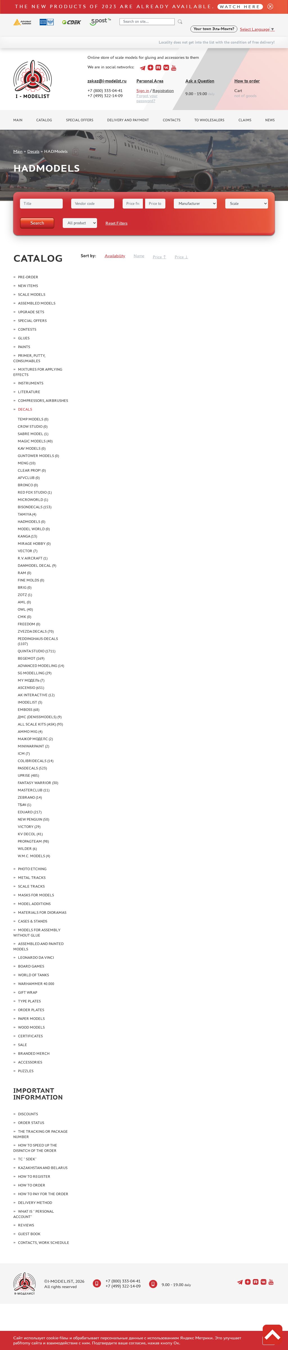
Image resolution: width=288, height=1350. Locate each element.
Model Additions (34, 904)
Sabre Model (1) (33, 434)
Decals (33, 151)
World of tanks (33, 975)
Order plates (31, 1010)
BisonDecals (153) (34, 507)
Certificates (30, 1036)
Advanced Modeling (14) (41, 666)
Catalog (44, 120)
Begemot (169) (31, 658)
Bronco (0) (28, 485)
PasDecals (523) (32, 768)
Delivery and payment (128, 120)
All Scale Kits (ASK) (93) (40, 724)
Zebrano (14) (30, 797)
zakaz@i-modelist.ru (107, 81)
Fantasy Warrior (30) (38, 783)
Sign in (142, 90)
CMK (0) (24, 617)
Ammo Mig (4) (30, 731)
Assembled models (36, 303)
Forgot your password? (147, 98)
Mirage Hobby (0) (34, 543)
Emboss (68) (28, 710)
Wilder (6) (27, 849)
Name (139, 255)
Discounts (28, 1114)
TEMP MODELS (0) (33, 419)
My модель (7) (31, 680)
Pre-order (28, 277)
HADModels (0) (31, 522)
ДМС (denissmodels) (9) (40, 717)
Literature (29, 392)
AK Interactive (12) (36, 695)
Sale (22, 1045)
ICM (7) (24, 753)
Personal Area (149, 81)
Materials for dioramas (42, 912)
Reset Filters (116, 223)
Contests (27, 329)
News (270, 120)
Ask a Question (199, 81)
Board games (31, 966)
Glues (24, 338)
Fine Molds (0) (31, 580)
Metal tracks (32, 878)
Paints (24, 347)
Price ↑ (159, 256)
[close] (268, 7)
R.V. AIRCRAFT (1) (33, 558)
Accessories (30, 1062)
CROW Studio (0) (33, 426)
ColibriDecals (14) (35, 761)
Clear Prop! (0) (32, 470)
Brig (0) (25, 587)
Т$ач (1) (24, 805)
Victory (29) (29, 827)
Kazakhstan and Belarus (43, 1168)
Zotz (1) (25, 595)
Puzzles (25, 1071)
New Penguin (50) (33, 819)
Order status (31, 1123)
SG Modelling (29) (34, 673)
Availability (115, 255)
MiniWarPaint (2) (33, 746)
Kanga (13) (27, 536)
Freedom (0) (29, 624)
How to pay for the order (43, 1194)
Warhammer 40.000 (36, 984)
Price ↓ (181, 256)
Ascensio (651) (31, 688)
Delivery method (35, 1203)
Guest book (29, 1234)
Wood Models (31, 1027)
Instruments (30, 383)
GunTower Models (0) (38, 456)
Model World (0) (34, 529)
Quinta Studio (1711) (36, 651)
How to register (34, 1176)
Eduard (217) (30, 812)
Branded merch (34, 1053)
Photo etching (32, 869)
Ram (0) (24, 573)
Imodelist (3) (30, 702)
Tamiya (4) (27, 514)
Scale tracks (31, 886)
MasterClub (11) (34, 790)
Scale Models (31, 294)
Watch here (240, 6)
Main (17, 120)
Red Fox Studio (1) (35, 492)
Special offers (79, 120)
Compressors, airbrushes (43, 400)
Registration (163, 90)
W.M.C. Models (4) (34, 856)
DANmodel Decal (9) (37, 565)
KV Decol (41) (30, 834)
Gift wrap (27, 992)
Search (37, 223)
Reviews (26, 1225)
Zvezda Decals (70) (36, 631)
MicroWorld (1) (33, 500)
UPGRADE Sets (31, 312)
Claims (244, 120)
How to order (247, 81)
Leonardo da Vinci (36, 957)
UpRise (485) (28, 775)
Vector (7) (27, 551)
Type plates (29, 1001)
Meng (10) (26, 463)
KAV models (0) (32, 448)
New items (28, 286)
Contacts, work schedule (43, 1243)
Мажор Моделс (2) (35, 739)
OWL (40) (25, 609)
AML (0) (24, 602)
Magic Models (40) (35, 441)
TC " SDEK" (27, 1159)
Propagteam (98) (33, 841)
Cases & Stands (32, 921)
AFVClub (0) (29, 478)
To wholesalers (209, 120)
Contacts (172, 120)
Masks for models (36, 895)
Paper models (31, 1019)
